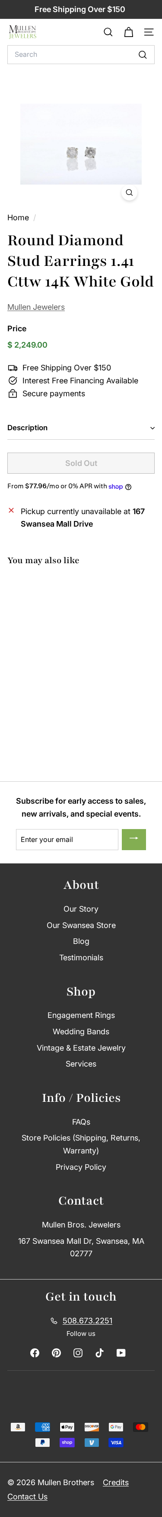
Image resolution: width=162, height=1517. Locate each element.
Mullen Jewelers (36, 306)
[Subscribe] (134, 840)
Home (19, 217)
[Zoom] (129, 192)
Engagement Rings (81, 1015)
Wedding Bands (81, 1031)
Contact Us (27, 1496)
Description (27, 427)
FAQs (81, 1121)
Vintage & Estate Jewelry (81, 1047)
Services (81, 1063)
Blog (81, 941)
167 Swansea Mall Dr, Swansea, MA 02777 (81, 1247)
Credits (116, 1482)
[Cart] (128, 32)
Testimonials (81, 957)
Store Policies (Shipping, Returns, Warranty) (81, 1144)
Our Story (81, 908)
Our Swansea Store (81, 925)
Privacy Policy (81, 1167)
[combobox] (81, 54)
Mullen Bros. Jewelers (81, 1224)
